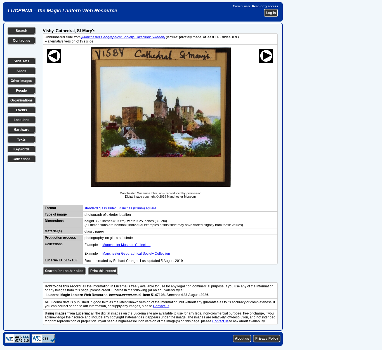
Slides (21, 71)
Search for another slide (64, 271)
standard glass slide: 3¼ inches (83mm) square (120, 208)
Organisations (21, 100)
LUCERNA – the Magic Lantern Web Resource (62, 10)
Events (21, 110)
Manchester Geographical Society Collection (136, 254)
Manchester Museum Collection (126, 245)
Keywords (21, 149)
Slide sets (21, 61)
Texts (21, 139)
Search (21, 31)
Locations (21, 120)
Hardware (21, 130)
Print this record (103, 271)
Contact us (21, 40)
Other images (21, 81)
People (21, 91)
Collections (21, 159)
